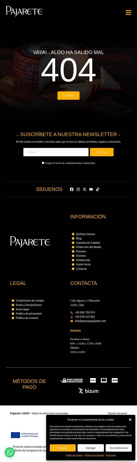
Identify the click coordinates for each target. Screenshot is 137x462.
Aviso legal (111, 455)
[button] (130, 419)
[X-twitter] (84, 189)
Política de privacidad (94, 455)
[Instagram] (78, 189)
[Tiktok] (97, 189)
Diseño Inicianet (117, 413)
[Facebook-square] (71, 189)
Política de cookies (74, 455)
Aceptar (62, 447)
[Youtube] (91, 189)
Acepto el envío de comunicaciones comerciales (69, 163)
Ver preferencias (119, 447)
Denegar (90, 447)
